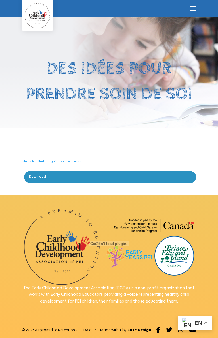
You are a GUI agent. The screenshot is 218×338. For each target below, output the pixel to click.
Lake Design (139, 330)
